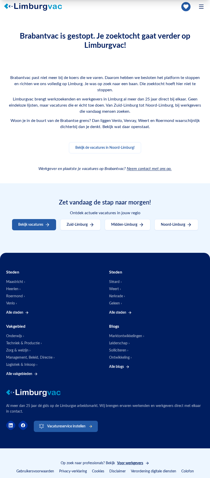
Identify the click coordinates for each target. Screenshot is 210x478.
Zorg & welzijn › (18, 350)
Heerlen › (13, 289)
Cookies (98, 471)
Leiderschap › (119, 343)
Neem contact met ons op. (149, 169)
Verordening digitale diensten (153, 471)
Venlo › (11, 303)
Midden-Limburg (124, 224)
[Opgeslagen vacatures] (186, 6)
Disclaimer (117, 471)
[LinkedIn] (10, 425)
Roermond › (15, 296)
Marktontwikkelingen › (126, 336)
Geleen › (115, 303)
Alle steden (14, 312)
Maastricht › (15, 282)
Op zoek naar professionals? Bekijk (102, 463)
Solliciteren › (118, 350)
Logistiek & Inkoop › (21, 365)
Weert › (115, 289)
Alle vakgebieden (19, 374)
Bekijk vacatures (30, 224)
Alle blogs (116, 367)
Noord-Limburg (173, 224)
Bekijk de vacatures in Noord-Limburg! (105, 148)
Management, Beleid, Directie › (30, 357)
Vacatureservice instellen (66, 426)
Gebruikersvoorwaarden (35, 471)
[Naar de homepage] (36, 7)
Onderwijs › (15, 336)
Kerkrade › (117, 296)
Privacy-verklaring (73, 471)
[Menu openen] (201, 6)
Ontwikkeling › (120, 357)
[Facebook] (23, 425)
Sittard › (115, 282)
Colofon (187, 471)
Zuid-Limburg (77, 224)
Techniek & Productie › (24, 343)
